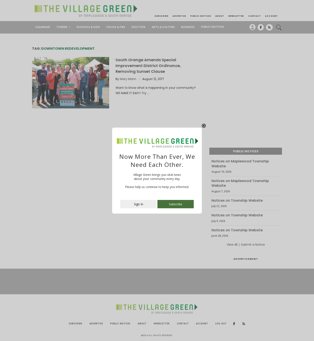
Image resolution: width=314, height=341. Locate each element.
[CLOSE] (204, 126)
